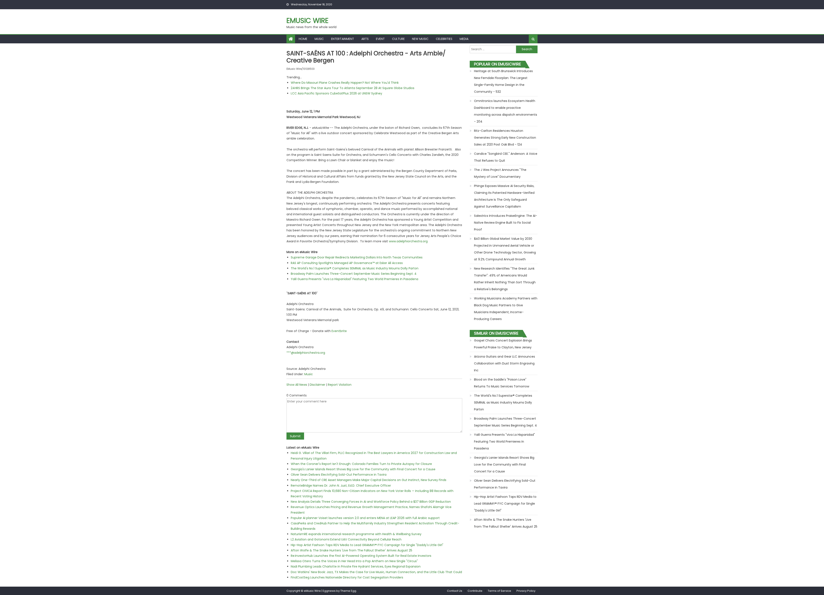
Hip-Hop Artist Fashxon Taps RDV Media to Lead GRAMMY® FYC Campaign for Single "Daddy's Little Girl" (367, 545)
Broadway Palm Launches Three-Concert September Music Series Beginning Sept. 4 (354, 274)
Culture (398, 39)
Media (464, 39)
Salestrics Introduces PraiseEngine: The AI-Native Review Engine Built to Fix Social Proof (505, 223)
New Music (420, 39)
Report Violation (339, 384)
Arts (365, 39)
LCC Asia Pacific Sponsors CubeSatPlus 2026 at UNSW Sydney (336, 93)
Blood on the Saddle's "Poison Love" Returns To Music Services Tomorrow (501, 383)
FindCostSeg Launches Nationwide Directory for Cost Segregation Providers (347, 577)
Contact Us (454, 591)
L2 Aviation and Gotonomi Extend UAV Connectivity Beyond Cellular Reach (346, 539)
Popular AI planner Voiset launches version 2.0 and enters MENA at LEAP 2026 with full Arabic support (365, 518)
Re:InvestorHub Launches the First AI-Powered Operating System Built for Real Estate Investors (361, 556)
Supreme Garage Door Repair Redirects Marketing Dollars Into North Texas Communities (357, 257)
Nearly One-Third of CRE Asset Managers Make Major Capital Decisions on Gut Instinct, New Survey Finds (368, 480)
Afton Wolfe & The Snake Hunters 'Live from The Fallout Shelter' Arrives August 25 (351, 550)
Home (303, 39)
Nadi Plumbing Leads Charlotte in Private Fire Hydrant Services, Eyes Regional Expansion (356, 566)
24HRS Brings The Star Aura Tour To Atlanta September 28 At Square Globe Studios (352, 88)
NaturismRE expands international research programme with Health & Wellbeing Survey (356, 534)
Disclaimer (317, 384)
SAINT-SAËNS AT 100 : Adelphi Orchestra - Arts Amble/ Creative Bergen (365, 57)
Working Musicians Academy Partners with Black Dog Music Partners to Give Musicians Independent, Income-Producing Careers (505, 308)
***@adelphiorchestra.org (305, 353)
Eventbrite (339, 331)
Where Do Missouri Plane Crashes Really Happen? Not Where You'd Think (345, 82)
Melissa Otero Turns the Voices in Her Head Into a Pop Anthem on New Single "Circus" (354, 561)
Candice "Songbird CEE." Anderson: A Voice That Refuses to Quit (505, 157)
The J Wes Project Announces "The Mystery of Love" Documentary (500, 173)
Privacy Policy (526, 591)
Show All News (296, 384)
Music (319, 39)
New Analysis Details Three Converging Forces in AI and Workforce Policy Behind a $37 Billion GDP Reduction (371, 501)
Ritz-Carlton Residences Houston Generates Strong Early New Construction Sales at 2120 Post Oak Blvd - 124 (505, 138)
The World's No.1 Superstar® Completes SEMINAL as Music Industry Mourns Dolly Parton (354, 268)
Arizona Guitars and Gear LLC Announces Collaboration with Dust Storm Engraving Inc (504, 363)
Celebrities (444, 39)
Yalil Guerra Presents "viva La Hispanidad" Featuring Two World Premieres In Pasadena (354, 279)
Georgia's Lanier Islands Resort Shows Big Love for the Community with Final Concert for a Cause (363, 469)
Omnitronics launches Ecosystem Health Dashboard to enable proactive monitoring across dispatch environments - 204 (505, 111)
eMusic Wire (307, 20)
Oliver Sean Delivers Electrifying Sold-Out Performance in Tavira (338, 474)
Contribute (475, 591)
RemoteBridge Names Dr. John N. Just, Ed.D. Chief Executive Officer (341, 485)
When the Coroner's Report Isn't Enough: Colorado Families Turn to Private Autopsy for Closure (361, 464)
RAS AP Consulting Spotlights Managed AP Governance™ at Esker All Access (347, 263)
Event (380, 39)
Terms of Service (499, 591)
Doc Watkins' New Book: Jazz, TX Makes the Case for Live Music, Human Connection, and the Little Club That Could (376, 572)
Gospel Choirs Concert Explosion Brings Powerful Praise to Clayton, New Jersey (503, 343)
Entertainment (342, 39)
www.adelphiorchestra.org (408, 241)
